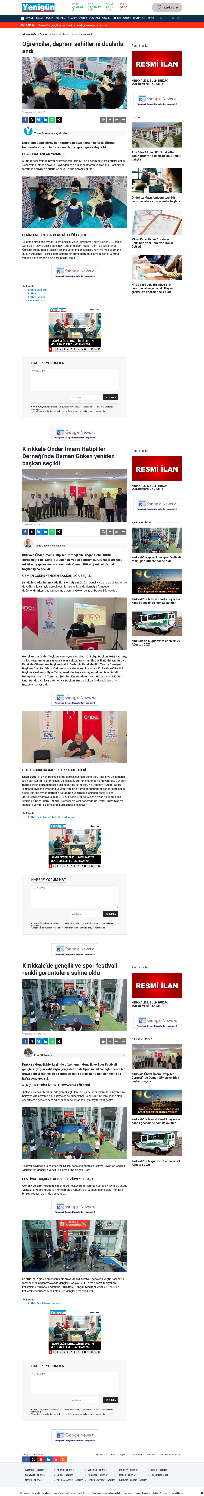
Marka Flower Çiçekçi (170, 1454)
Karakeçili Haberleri (98, 1474)
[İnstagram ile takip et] (161, 18)
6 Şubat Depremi (36, 300)
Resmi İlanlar (34, 18)
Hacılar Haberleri (159, 1474)
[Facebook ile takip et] (167, 18)
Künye (112, 1454)
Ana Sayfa (31, 34)
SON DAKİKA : (28, 25)
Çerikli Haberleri (33, 1480)
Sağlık (106, 18)
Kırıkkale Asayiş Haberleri (70, 1480)
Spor (151, 18)
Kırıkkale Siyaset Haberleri (101, 1480)
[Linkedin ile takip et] (48, 1459)
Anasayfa (100, 1454)
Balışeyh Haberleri (128, 1469)
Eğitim (83, 18)
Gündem (61, 18)
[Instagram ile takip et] (124, 1055)
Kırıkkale (32, 293)
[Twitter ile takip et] (173, 18)
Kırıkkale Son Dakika (37, 289)
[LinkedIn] (45, 120)
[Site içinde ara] (178, 18)
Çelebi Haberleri (65, 1474)
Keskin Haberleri (65, 1469)
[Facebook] (25, 120)
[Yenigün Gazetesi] (38, 7)
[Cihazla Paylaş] (59, 120)
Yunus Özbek (41, 545)
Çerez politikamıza (168, 1493)
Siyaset (72, 18)
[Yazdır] (103, 120)
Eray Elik (39, 1055)
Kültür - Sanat (122, 18)
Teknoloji (139, 18)
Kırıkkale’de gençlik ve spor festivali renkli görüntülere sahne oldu (72, 25)
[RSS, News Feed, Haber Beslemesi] (63, 1459)
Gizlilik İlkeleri (135, 1454)
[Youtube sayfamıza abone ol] (41, 1459)
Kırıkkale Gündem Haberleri (133, 1480)
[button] (110, 120)
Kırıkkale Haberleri (36, 297)
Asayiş (49, 18)
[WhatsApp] (52, 120)
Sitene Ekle (150, 1454)
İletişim (121, 1454)
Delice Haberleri (127, 1474)
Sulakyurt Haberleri (35, 1474)
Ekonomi (94, 18)
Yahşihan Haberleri (97, 1469)
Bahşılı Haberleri (158, 1469)
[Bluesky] (39, 120)
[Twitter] (32, 120)
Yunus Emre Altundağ (46, 133)
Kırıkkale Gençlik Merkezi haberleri (44, 1303)
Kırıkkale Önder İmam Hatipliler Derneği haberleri (51, 817)
